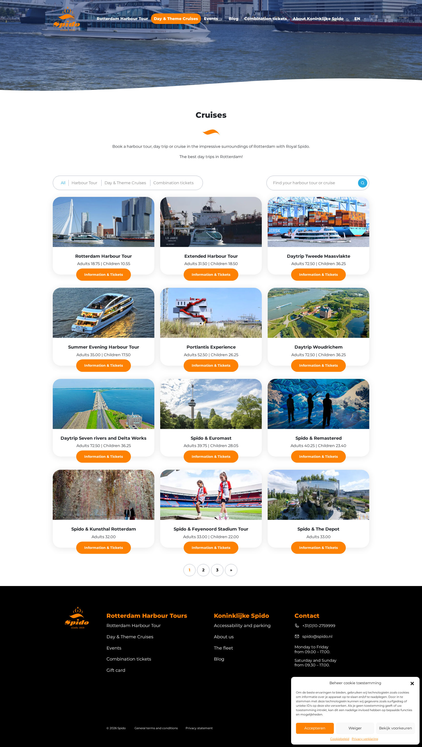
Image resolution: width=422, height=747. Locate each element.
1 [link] (189, 570)
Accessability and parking (242, 625)
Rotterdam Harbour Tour (122, 18)
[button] (412, 683)
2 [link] (203, 570)
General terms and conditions (156, 728)
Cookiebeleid (339, 739)
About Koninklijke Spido (318, 18)
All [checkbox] (63, 183)
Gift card (115, 670)
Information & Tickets (103, 274)
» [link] (231, 570)
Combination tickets (265, 18)
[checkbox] (85, 183)
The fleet (223, 648)
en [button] (357, 18)
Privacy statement (199, 728)
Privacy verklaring (365, 739)
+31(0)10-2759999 (318, 625)
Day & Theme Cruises (176, 18)
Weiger (355, 728)
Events (211, 18)
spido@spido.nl (317, 636)
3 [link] (217, 570)
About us (224, 637)
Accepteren (314, 728)
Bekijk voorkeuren (395, 728)
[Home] (66, 18)
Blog (233, 18)
